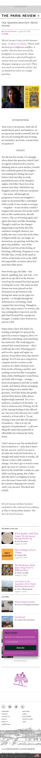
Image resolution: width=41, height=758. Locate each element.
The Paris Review (10, 31)
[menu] (38, 15)
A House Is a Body (17, 43)
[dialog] (20, 644)
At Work (5, 34)
